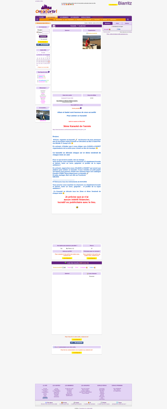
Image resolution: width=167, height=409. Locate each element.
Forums (45, 391)
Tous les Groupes (85, 388)
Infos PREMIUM (117, 388)
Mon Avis (102, 395)
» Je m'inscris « (113, 4)
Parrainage (101, 388)
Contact (45, 396)
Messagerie (102, 389)
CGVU (45, 393)
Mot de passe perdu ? (43, 34)
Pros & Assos (45, 389)
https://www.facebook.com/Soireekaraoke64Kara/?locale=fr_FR (69, 129)
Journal (102, 394)
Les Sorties (51, 17)
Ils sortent (69, 392)
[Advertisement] (96, 10)
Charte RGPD (45, 392)
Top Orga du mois (42, 72)
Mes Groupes (85, 389)
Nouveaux (69, 393)
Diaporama (80, 19)
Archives (105, 19)
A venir (51, 19)
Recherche (88, 19)
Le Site (41, 17)
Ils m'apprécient (117, 391)
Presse (45, 394)
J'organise (102, 393)
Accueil (45, 388)
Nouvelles (97, 19)
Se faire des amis (69, 388)
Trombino (69, 391)
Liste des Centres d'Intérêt (85, 392)
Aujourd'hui (59, 19)
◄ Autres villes (39, 1)
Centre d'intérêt (85, 393)
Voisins (127, 23)
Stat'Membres (69, 395)
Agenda (102, 392)
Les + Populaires (69, 19)
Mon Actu (102, 391)
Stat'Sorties (113, 19)
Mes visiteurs (117, 389)
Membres (107, 23)
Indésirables (102, 399)
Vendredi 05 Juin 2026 (67, 98)
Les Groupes (75, 17)
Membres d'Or (69, 394)
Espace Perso (85, 17)
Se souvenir (44, 39)
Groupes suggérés (85, 391)
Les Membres (64, 17)
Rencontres (102, 396)
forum (130, 32)
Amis (117, 23)
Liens (45, 395)
